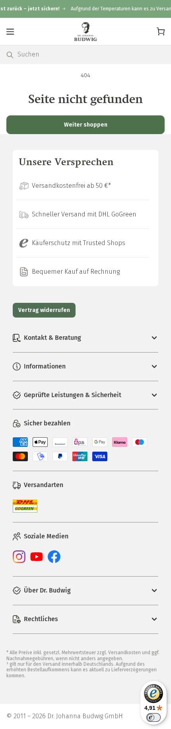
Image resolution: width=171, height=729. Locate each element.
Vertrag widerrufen (44, 310)
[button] (10, 31)
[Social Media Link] (19, 561)
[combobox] (91, 55)
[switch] (153, 717)
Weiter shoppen (85, 124)
